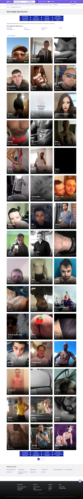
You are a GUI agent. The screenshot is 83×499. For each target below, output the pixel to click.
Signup (74, 1)
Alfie (9, 307)
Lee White (34, 141)
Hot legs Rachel (60, 307)
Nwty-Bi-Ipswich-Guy (15, 335)
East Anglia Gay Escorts (16, 7)
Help (50, 489)
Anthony (10, 362)
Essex (25, 28)
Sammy (57, 335)
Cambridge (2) (21, 469)
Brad (56, 141)
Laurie (10, 252)
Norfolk (43, 29)
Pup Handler (59, 445)
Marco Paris (35, 252)
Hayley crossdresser (62, 114)
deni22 (10, 417)
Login (71, 1)
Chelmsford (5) (33, 469)
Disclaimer (19, 489)
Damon (57, 224)
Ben (32, 307)
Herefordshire (27, 29)
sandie (57, 390)
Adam (57, 86)
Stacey (10, 114)
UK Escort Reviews (45, 4)
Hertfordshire (44, 28)
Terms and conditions (21, 486)
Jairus (57, 279)
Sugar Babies (55, 4)
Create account (36, 486)
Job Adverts (32, 4)
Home (8, 7)
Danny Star (11, 224)
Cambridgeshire (10, 29)
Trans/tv (20, 4)
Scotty (33, 390)
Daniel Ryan (11, 86)
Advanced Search (42, 1)
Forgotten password (37, 489)
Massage (16, 4)
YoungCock (35, 58)
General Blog (61, 486)
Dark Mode (52, 1)
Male (24, 4)
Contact (50, 486)
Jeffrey (10, 141)
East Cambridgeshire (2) (58, 469)
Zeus (33, 279)
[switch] (48, 1)
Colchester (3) (45, 469)
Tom (56, 252)
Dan (32, 114)
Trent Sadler (12, 58)
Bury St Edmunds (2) (11, 469)
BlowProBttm (35, 197)
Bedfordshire (9, 28)
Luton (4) (43, 472)
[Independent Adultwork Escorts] (9, 1)
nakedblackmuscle (61, 58)
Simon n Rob (59, 197)
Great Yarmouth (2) (68, 469)
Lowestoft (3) (33, 472)
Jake (9, 197)
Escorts (8, 4)
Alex (56, 362)
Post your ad (73, 4)
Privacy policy (20, 488)
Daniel (33, 417)
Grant (33, 335)
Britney (10, 169)
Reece (57, 169)
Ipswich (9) (9, 472)
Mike (33, 169)
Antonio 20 (11, 390)
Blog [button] (50, 4)
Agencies (12, 4)
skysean (34, 445)
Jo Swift (34, 86)
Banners (50, 488)
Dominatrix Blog (62, 488)
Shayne (57, 417)
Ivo (9, 279)
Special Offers (38, 4)
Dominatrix (27, 4)
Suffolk (60, 28)
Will (32, 224)
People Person (36, 362)
